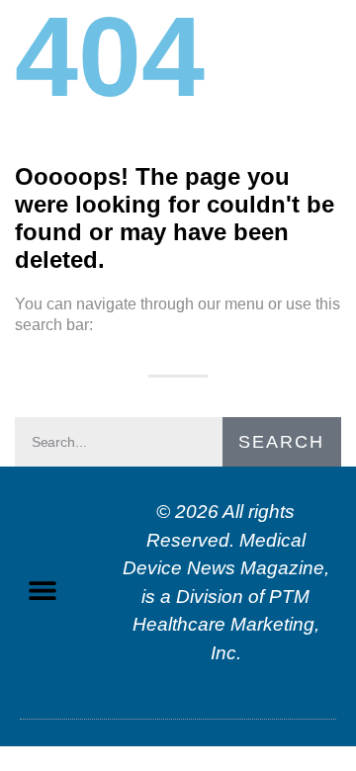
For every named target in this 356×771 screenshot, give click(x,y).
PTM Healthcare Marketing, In (226, 624)
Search (281, 442)
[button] (42, 590)
